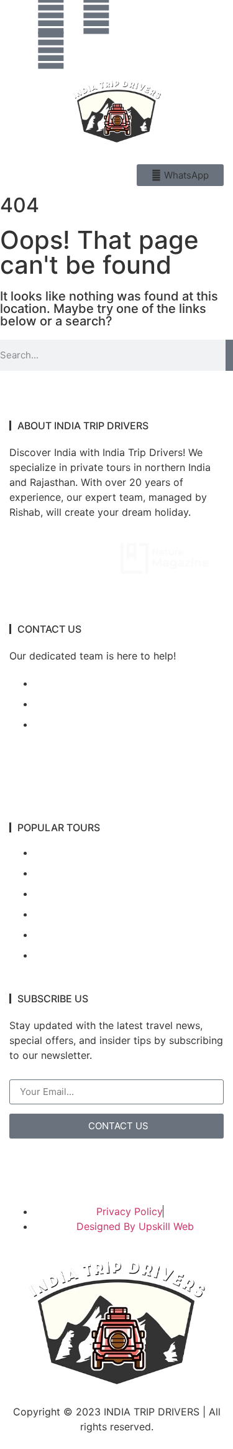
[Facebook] (96, 15)
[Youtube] (50, 50)
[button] (209, 35)
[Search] (229, 355)
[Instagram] (50, 15)
